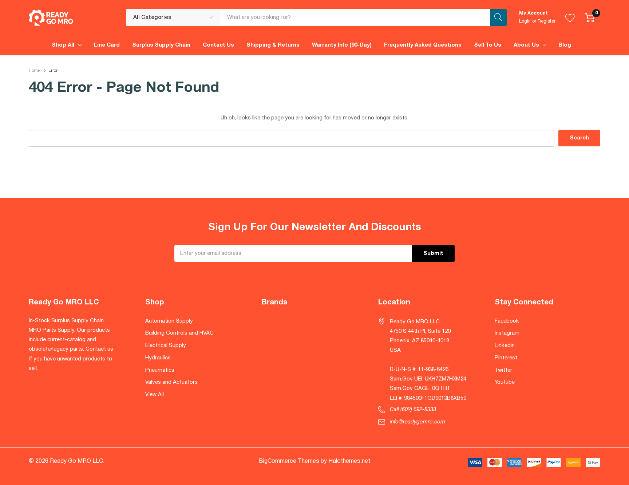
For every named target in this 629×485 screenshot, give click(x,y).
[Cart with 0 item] (590, 17)
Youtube (505, 382)
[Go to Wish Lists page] (570, 17)
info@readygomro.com (417, 422)
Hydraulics (158, 357)
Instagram (507, 333)
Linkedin (505, 345)
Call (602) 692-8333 (413, 409)
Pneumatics (159, 370)
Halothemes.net (349, 461)
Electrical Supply (165, 345)
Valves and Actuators (171, 382)
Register (546, 21)
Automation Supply (169, 321)
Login (525, 21)
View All (154, 394)
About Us (526, 45)
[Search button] (498, 17)
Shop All (63, 45)
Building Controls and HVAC (179, 333)
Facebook (507, 321)
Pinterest (506, 357)
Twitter (503, 370)
